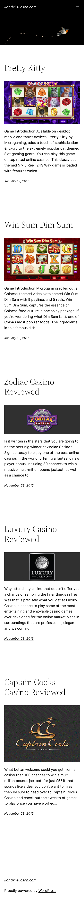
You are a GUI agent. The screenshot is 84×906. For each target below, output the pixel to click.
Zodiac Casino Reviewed (29, 387)
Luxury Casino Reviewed (30, 534)
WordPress (47, 891)
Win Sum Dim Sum (38, 225)
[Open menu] (77, 7)
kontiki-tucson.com (20, 7)
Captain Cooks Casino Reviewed (35, 687)
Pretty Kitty (24, 68)
